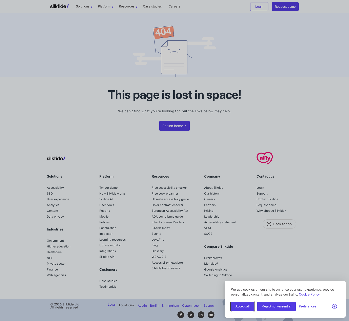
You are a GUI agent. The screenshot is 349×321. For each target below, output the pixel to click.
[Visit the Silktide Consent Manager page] (334, 306)
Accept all (242, 306)
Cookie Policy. (310, 294)
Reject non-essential (276, 306)
